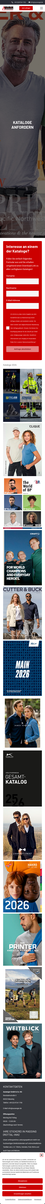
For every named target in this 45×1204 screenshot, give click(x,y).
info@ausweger (18, 335)
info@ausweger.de (15, 1108)
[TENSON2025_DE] (22, 994)
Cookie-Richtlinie (10, 1199)
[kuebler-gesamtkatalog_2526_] (22, 778)
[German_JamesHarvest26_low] (22, 723)
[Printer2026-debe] (22, 940)
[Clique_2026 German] (22, 449)
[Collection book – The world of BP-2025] (22, 503)
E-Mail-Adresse (13, 300)
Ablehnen (22, 1187)
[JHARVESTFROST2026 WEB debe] (22, 834)
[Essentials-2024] (22, 1051)
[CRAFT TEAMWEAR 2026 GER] (22, 557)
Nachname (11, 288)
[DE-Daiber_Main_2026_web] (22, 668)
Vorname (10, 276)
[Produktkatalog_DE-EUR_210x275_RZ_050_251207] (22, 886)
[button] (41, 1155)
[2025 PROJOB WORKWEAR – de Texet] (22, 395)
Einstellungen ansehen (22, 1194)
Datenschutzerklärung (25, 1199)
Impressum (37, 1199)
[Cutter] (22, 613)
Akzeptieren (22, 1181)
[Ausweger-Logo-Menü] (8, 8)
